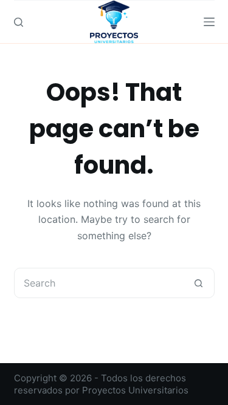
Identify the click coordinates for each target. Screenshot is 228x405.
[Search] (18, 22)
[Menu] (209, 21)
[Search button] (199, 283)
